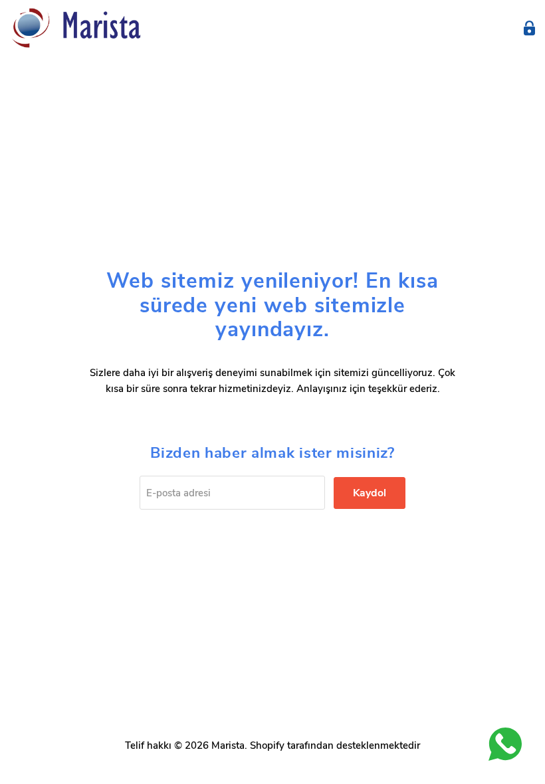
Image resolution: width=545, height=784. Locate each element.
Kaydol (369, 493)
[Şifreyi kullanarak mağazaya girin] (529, 28)
